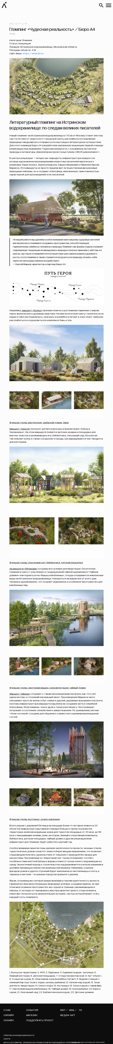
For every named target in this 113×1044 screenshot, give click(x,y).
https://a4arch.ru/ (33, 53)
